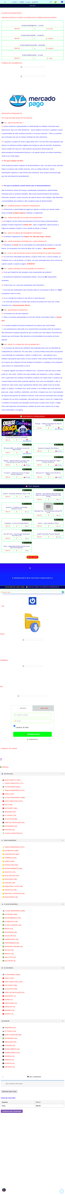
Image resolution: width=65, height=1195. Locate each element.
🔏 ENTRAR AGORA (32, 734)
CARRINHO (4, 660)
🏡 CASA (14, 2)
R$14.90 (39, 451)
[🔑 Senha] (15, 721)
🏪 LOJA (28, 2)
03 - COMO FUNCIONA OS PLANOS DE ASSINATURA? (23, 217)
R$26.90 (8, 465)
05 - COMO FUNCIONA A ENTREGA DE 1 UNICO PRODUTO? (26, 241)
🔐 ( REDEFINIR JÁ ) (32, 739)
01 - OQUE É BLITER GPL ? (14, 123)
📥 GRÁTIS (35, 2)
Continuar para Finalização (11, 1111)
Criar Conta (44, 708)
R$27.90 (39, 477)
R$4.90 (8, 452)
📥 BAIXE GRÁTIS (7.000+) (11, 780)
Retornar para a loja (9, 1091)
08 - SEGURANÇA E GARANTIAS (16, 310)
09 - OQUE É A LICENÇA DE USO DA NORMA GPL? (22, 344)
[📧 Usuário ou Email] (15, 715)
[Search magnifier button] (63, 592)
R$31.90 (8, 477)
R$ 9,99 (39, 428)
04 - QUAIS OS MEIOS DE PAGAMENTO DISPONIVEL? (24, 233)
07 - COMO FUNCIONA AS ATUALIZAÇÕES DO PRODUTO (25, 268)
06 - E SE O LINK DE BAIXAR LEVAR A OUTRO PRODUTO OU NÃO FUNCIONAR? (33, 253)
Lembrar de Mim (22, 727)
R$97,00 (8, 440)
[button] (32, 123)
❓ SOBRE (21, 2)
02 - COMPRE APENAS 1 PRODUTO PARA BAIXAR (22, 206)
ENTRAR (23, 708)
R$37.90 (39, 465)
